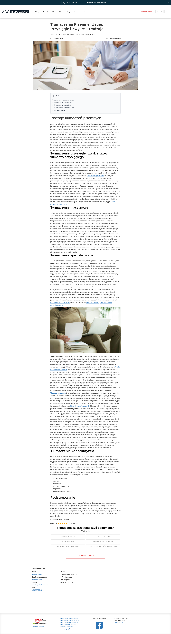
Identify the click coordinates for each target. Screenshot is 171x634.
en (162, 11)
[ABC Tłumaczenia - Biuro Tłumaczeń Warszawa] (15, 12)
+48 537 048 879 (38, 580)
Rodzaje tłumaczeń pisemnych (63, 100)
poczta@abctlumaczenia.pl (41, 585)
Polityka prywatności (38, 626)
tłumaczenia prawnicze (66, 626)
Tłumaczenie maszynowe (63, 102)
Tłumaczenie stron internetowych (67, 546)
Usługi (37, 12)
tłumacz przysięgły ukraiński (68, 624)
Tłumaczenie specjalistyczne (103, 541)
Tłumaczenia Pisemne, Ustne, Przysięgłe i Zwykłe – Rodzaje (78, 34)
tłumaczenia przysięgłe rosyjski (69, 622)
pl (157, 11)
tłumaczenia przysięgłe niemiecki (69, 620)
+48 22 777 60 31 (38, 574)
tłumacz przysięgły (65, 629)
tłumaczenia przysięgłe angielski (69, 618)
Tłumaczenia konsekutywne (64, 108)
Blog (68, 12)
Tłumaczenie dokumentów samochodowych (103, 546)
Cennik (45, 12)
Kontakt (76, 12)
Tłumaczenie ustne (68, 541)
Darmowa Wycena (85, 555)
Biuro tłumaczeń (119, 622)
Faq (85, 12)
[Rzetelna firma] (40, 621)
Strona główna (54, 34)
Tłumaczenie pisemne (68, 536)
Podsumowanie (59, 110)
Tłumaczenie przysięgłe (103, 536)
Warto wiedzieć (57, 12)
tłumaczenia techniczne (66, 631)
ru (166, 11)
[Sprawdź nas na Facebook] (99, 625)
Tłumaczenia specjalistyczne (64, 105)
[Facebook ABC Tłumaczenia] (168, 2)
